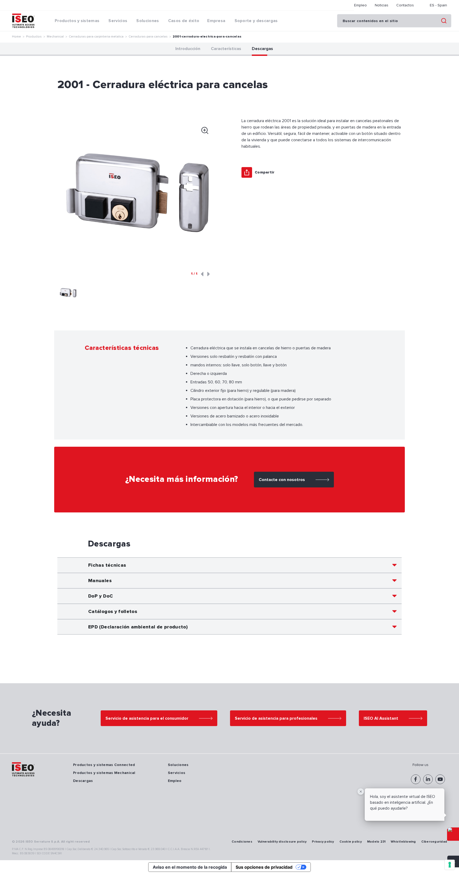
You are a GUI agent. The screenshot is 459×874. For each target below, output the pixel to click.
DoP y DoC (100, 596)
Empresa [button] (216, 20)
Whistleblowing (403, 842)
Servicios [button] (117, 20)
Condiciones (242, 842)
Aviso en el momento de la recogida (190, 867)
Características (226, 48)
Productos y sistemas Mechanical (104, 773)
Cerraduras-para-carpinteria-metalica (96, 37)
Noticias (381, 5)
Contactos (405, 5)
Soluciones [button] (147, 20)
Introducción (187, 48)
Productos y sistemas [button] (77, 20)
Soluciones (178, 765)
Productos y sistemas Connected (104, 765)
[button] (68, 292)
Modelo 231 (376, 842)
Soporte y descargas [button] (256, 20)
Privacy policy (323, 842)
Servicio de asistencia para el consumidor (146, 718)
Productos (34, 37)
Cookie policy (350, 842)
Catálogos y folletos (112, 611)
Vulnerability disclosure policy (282, 842)
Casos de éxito (183, 20)
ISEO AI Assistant (381, 718)
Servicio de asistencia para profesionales (276, 718)
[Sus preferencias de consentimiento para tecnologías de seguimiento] (450, 865)
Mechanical (55, 37)
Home (16, 37)
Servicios (176, 773)
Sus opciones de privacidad (264, 867)
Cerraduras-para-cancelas (148, 37)
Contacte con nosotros (282, 479)
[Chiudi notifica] (361, 791)
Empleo (360, 5)
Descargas (262, 48)
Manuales (100, 580)
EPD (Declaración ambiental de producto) (138, 627)
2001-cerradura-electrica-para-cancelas (207, 37)
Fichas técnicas (107, 565)
